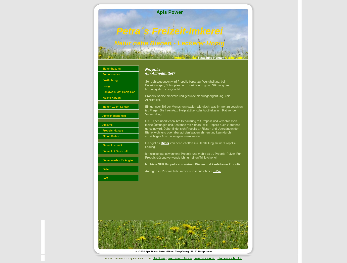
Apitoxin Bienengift (114, 115)
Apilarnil (107, 124)
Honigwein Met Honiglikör (118, 91)
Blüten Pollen (110, 136)
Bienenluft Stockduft (115, 151)
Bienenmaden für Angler (117, 160)
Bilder (106, 169)
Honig (106, 86)
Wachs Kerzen (111, 97)
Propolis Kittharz (112, 130)
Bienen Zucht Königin (116, 106)
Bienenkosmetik (112, 145)
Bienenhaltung (111, 68)
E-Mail (217, 171)
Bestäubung (110, 80)
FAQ (105, 178)
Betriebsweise (111, 74)
